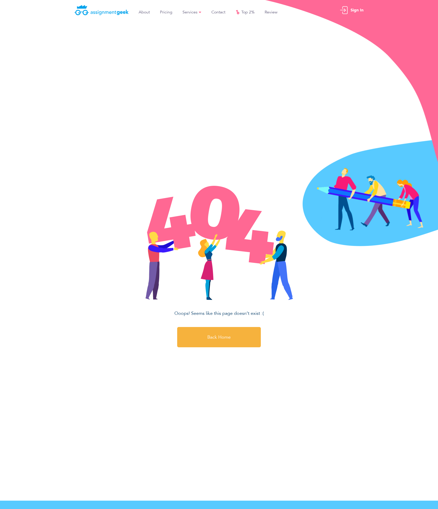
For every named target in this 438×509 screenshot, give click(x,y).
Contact (218, 12)
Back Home (219, 337)
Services (189, 12)
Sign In (357, 10)
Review (271, 12)
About (144, 12)
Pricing (166, 12)
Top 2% (247, 12)
